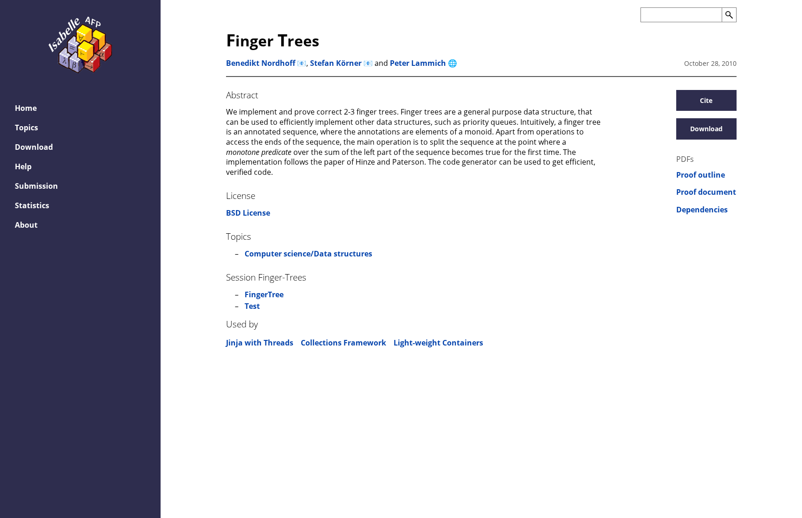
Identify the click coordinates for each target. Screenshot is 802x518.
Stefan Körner (336, 63)
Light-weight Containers (438, 343)
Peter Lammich (418, 63)
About (26, 225)
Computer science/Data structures (308, 254)
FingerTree (264, 294)
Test (252, 306)
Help (23, 166)
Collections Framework (343, 343)
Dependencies (702, 210)
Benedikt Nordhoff (260, 63)
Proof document (706, 192)
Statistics (32, 205)
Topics (26, 127)
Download (34, 147)
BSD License (248, 213)
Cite (706, 100)
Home (26, 108)
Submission (36, 186)
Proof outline (700, 175)
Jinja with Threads (259, 343)
